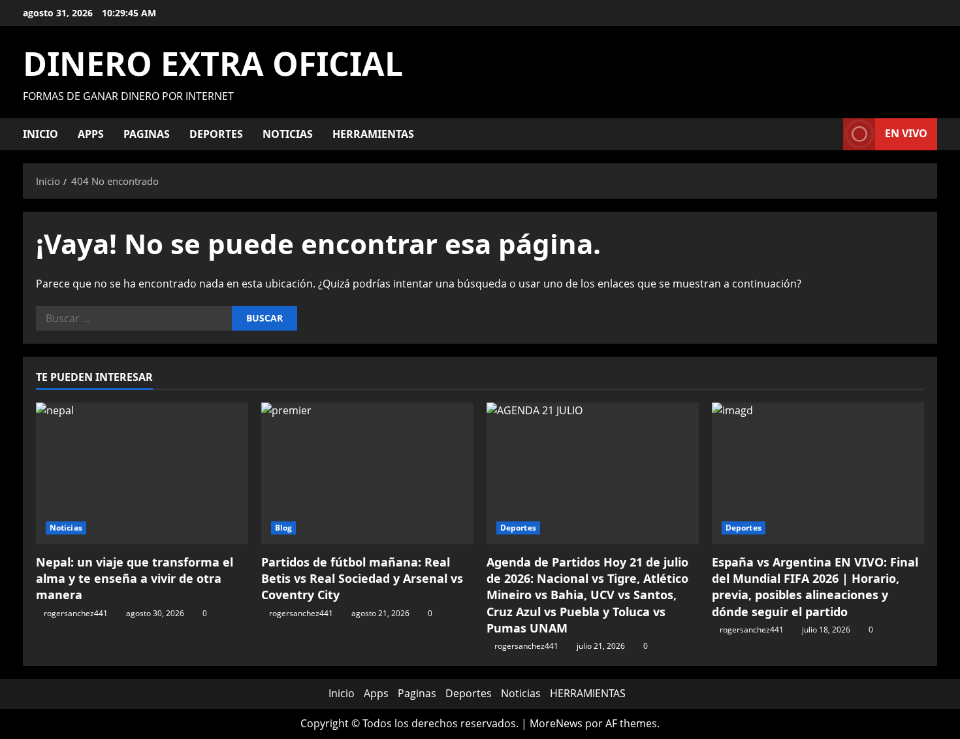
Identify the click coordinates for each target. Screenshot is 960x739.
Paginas (146, 134)
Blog (283, 527)
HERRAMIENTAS (373, 134)
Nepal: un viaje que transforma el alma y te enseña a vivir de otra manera (134, 578)
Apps (91, 134)
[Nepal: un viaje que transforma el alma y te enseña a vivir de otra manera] (142, 473)
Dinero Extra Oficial (213, 63)
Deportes (216, 134)
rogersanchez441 (76, 613)
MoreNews (556, 723)
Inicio (40, 134)
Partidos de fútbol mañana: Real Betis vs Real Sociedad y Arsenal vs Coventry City (362, 578)
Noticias (288, 134)
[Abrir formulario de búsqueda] (829, 134)
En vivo (906, 133)
